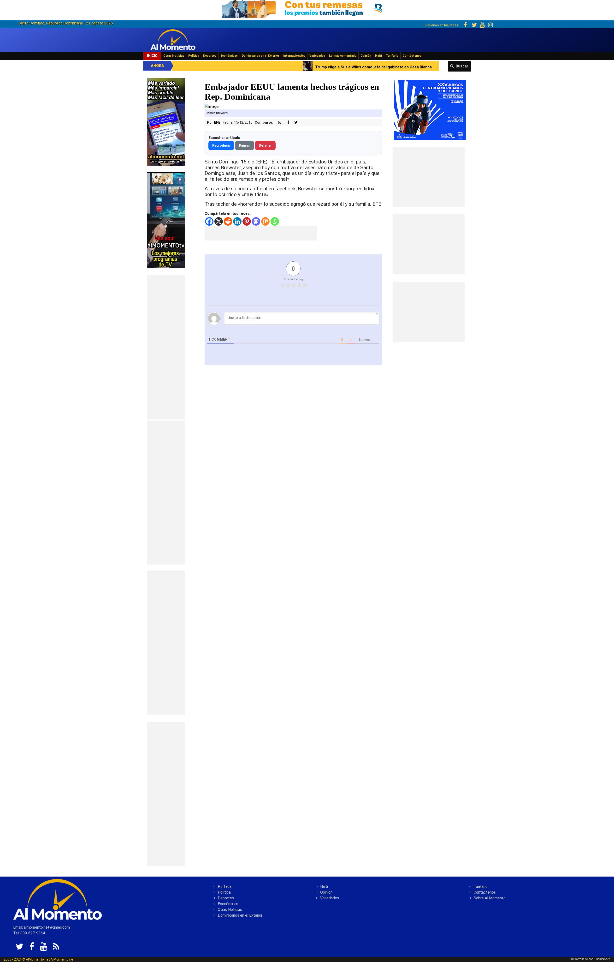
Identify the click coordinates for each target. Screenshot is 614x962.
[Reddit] (228, 221)
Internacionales (294, 55)
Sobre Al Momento (490, 898)
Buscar (462, 66)
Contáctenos (411, 55)
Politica (224, 892)
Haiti (324, 886)
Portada (224, 886)
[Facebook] (209, 221)
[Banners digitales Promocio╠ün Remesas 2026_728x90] (307, 8)
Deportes (209, 55)
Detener (265, 145)
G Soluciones (601, 959)
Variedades (317, 55)
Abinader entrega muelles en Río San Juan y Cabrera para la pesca (433, 67)
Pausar (244, 145)
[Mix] (265, 221)
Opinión (365, 55)
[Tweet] (294, 122)
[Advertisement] (166, 347)
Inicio (152, 56)
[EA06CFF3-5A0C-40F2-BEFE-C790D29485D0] (166, 220)
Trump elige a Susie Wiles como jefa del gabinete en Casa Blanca (295, 67)
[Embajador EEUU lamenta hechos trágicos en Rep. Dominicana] (212, 106)
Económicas (229, 55)
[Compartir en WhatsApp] (277, 122)
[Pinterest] (246, 221)
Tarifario (392, 55)
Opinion (326, 892)
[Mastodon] (256, 221)
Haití (378, 55)
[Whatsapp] (275, 221)
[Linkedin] (237, 221)
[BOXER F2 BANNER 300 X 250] (430, 110)
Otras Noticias (173, 55)
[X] (218, 221)
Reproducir (221, 145)
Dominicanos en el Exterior (260, 55)
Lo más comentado (342, 55)
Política (193, 55)
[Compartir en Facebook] (285, 122)
